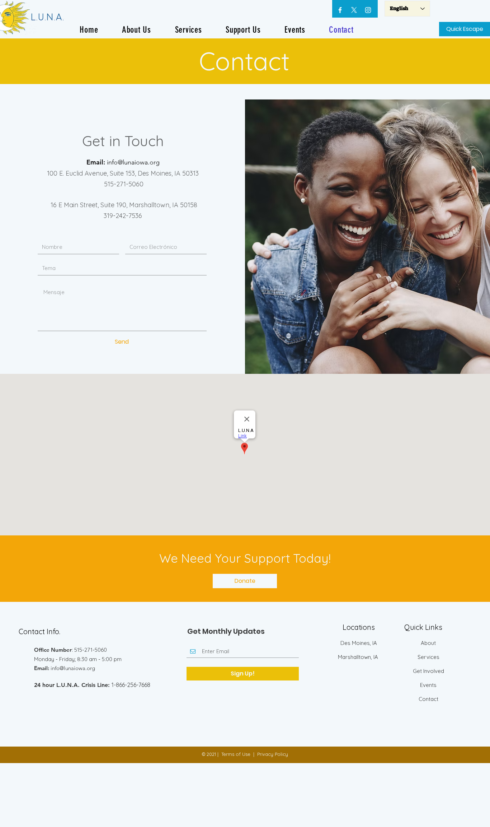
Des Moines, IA (358, 643)
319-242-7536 (123, 216)
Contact (428, 699)
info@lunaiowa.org (133, 162)
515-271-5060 (122, 184)
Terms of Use (235, 754)
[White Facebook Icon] (340, 10)
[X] (354, 10)
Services (428, 657)
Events (428, 685)
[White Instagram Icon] (368, 10)
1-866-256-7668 (131, 684)
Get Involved (428, 671)
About (428, 643)
